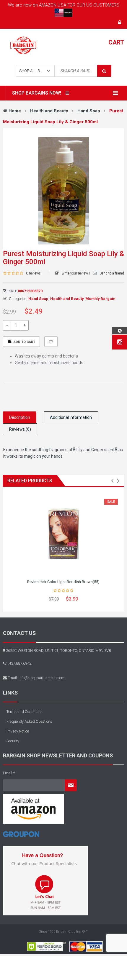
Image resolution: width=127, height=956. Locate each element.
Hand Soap (88, 111)
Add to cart (24, 342)
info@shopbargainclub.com (41, 678)
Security (12, 741)
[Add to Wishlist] (51, 341)
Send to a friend (112, 273)
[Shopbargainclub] (23, 45)
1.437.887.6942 (18, 663)
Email (9, 773)
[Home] (21, 836)
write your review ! (76, 273)
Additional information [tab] (71, 417)
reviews (33, 273)
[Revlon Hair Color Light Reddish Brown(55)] (63, 534)
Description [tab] (19, 417)
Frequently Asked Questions (29, 721)
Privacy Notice (17, 731)
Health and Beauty (49, 111)
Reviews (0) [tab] (20, 429)
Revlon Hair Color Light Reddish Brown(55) (63, 582)
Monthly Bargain (100, 298)
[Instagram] (119, 342)
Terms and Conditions (24, 711)
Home (15, 111)
